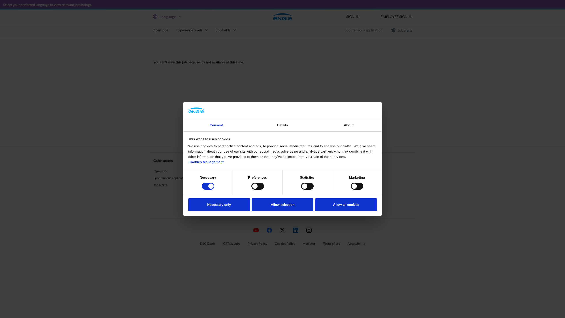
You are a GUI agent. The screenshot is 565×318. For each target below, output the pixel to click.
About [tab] (349, 125)
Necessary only (219, 204)
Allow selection (282, 204)
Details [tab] (282, 125)
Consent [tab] (216, 125)
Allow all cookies (346, 204)
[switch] (257, 186)
